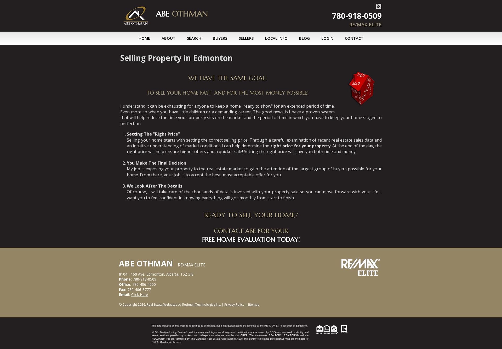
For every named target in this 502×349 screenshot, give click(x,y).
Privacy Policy (234, 304)
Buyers (220, 38)
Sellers (246, 38)
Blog (304, 38)
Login (327, 38)
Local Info (276, 38)
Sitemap (254, 304)
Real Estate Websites (162, 304)
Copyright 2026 (133, 304)
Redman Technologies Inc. (201, 304)
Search (194, 38)
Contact (354, 38)
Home (144, 38)
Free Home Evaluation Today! (251, 239)
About (168, 38)
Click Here (139, 294)
